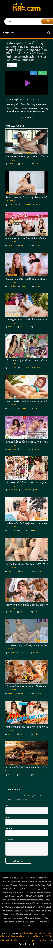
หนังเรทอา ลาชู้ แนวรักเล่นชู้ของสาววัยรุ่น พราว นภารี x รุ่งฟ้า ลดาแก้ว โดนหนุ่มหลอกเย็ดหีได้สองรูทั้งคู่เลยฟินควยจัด (26, 360)
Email (7, 817)
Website (8, 828)
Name (7, 806)
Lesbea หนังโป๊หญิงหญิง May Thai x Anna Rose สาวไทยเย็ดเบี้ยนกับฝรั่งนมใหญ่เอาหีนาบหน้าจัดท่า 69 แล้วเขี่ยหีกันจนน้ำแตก (26, 523)
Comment (9, 840)
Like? (13, 65)
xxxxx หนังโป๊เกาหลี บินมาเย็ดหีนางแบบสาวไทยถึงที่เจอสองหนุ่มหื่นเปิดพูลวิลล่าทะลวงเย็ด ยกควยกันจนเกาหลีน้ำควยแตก (26, 401)
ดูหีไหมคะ (20, 99)
